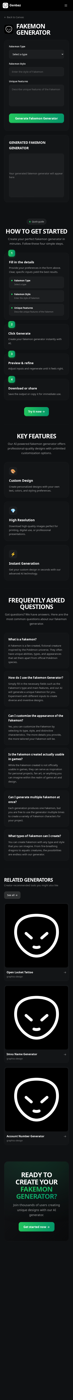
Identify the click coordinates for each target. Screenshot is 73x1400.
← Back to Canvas (14, 17)
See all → (12, 895)
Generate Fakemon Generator (36, 118)
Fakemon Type (17, 46)
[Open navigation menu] (66, 5)
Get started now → (36, 1227)
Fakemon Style (17, 63)
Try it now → (36, 411)
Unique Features (18, 81)
